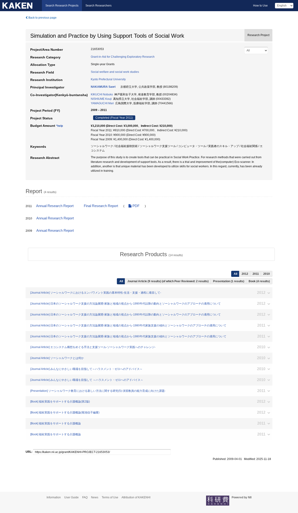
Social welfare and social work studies (115, 72)
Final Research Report (101, 206)
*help (59, 125)
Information (54, 497)
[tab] (151, 254)
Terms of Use (110, 497)
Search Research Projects (61, 5)
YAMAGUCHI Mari (102, 103)
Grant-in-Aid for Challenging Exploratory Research (123, 56)
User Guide (71, 497)
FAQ (85, 497)
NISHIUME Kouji (101, 99)
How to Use (260, 5)
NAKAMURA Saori (103, 86)
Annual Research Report (55, 206)
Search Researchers (98, 5)
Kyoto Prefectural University (108, 79)
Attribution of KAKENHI (136, 497)
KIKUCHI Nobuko (102, 94)
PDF (135, 206)
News (94, 497)
